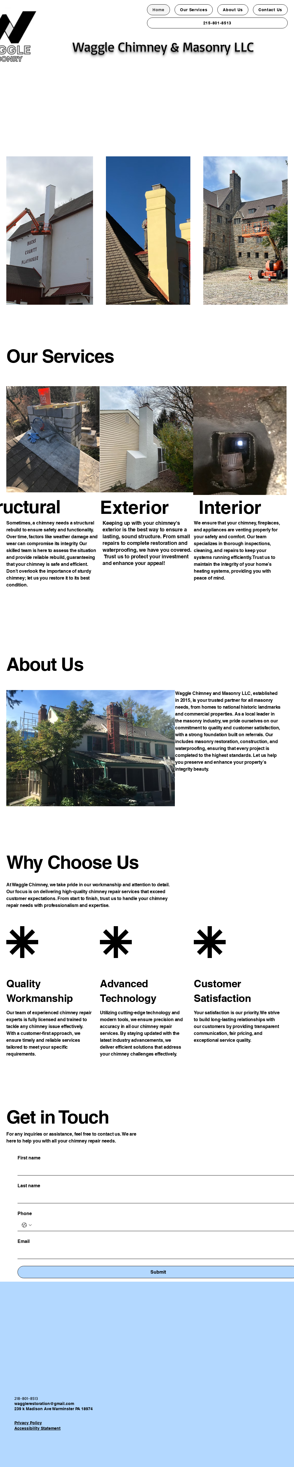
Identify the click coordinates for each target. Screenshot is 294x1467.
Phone (25, 1213)
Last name (29, 1185)
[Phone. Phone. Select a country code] (26, 1225)
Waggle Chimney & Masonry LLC (163, 46)
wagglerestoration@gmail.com (44, 1403)
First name (29, 1158)
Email (24, 1241)
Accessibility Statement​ (37, 1428)
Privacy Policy (28, 1423)
